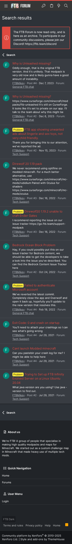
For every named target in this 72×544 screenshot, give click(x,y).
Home (5, 475)
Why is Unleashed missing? (31, 63)
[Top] (63, 525)
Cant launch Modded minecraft (34, 348)
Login (5, 501)
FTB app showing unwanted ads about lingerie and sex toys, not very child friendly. (38, 134)
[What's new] (58, 6)
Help (48, 525)
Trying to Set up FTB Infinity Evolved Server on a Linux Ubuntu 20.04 (38, 378)
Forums (6, 482)
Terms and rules (13, 525)
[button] (6, 5)
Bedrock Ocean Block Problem (33, 245)
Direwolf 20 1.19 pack (27, 164)
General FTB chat (23, 86)
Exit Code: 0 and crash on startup (35, 323)
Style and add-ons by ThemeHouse (42, 539)
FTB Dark (8, 519)
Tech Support (20, 154)
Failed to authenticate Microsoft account (33, 287)
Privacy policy (34, 525)
